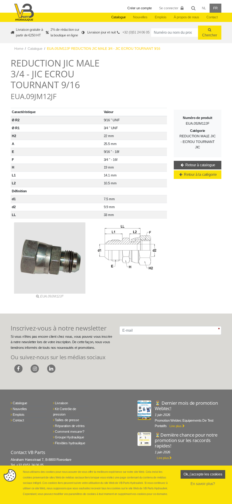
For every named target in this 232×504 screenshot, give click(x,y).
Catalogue (118, 17)
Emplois (161, 17)
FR (215, 8)
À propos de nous (186, 17)
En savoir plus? (203, 484)
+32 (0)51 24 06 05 (136, 32)
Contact (212, 17)
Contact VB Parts (28, 452)
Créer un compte (139, 8)
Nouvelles (140, 17)
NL (204, 8)
